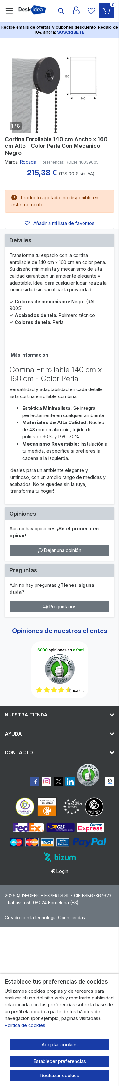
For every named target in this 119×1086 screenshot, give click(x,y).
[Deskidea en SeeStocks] (109, 781)
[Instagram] (46, 781)
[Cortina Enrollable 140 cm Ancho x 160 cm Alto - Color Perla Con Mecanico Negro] (59, 85)
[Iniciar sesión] (76, 10)
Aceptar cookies (60, 1045)
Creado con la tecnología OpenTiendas (45, 917)
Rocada (28, 162)
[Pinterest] (89, 775)
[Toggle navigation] (9, 10)
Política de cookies (25, 1025)
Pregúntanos (62, 607)
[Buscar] (61, 10)
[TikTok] (70, 781)
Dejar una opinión (62, 550)
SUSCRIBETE (70, 32)
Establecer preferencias (59, 1061)
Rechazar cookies (59, 1075)
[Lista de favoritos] (91, 10)
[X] (58, 781)
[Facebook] (34, 781)
